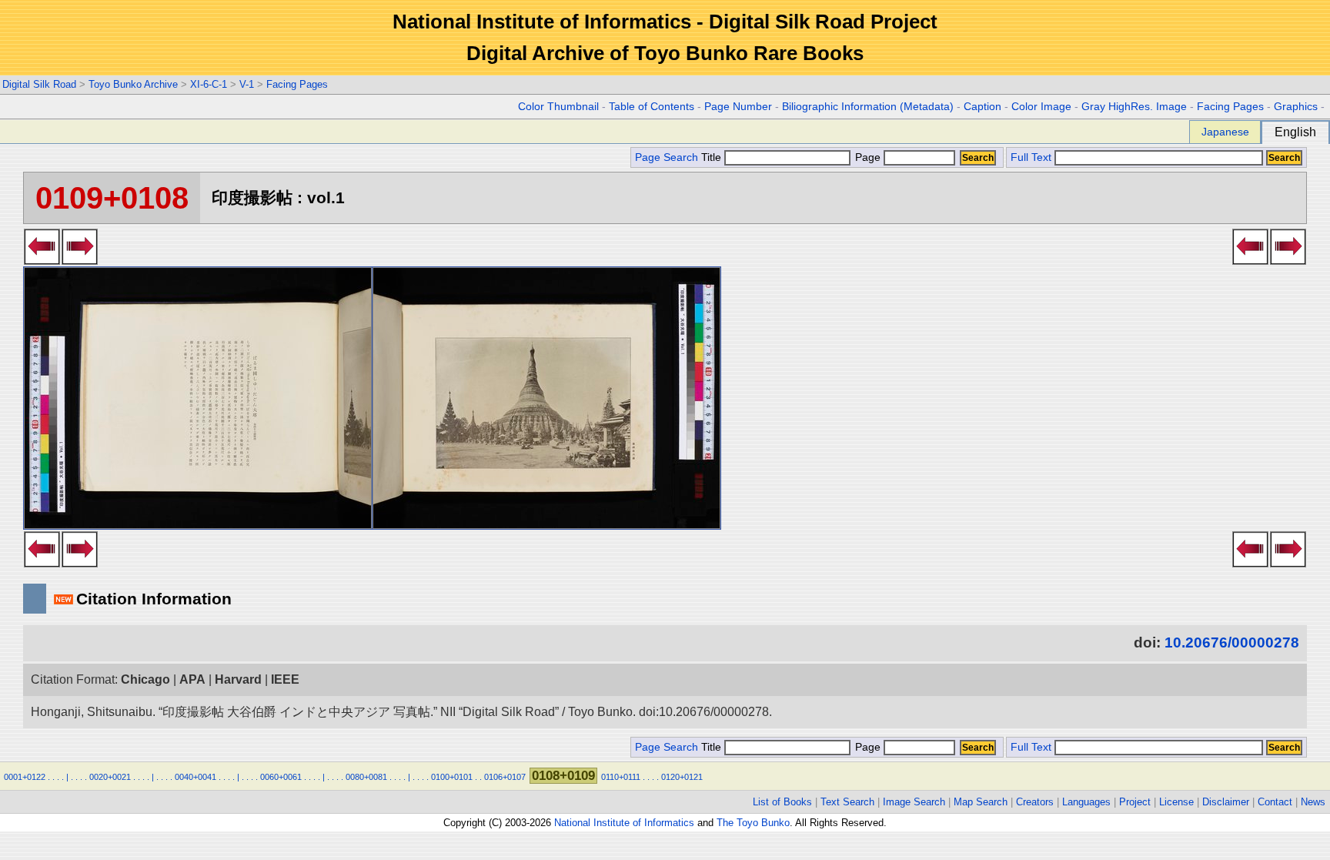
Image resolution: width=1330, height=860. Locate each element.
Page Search (666, 157)
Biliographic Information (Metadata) (868, 106)
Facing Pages (297, 84)
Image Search (914, 802)
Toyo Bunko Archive (133, 84)
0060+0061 (281, 776)
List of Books (782, 802)
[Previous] (80, 260)
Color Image (1041, 106)
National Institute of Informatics (624, 822)
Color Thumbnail (558, 106)
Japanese (1225, 131)
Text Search (847, 802)
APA (192, 679)
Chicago (145, 679)
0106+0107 (505, 776)
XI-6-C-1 (208, 84)
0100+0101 (452, 776)
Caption (982, 106)
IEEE (285, 679)
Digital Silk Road (39, 84)
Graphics (1296, 106)
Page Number (738, 106)
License (1176, 802)
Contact (1275, 802)
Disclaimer (1225, 802)
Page (868, 157)
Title (712, 157)
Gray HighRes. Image (1134, 106)
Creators (1035, 802)
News (1313, 802)
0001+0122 (24, 776)
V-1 (246, 84)
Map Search (981, 802)
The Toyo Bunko (753, 822)
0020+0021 (110, 776)
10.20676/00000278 (1232, 642)
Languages (1086, 802)
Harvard (238, 679)
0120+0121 (682, 776)
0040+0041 (195, 776)
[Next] (42, 260)
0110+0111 (620, 776)
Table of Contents (651, 106)
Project (1135, 802)
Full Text (1031, 157)
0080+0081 (366, 776)
